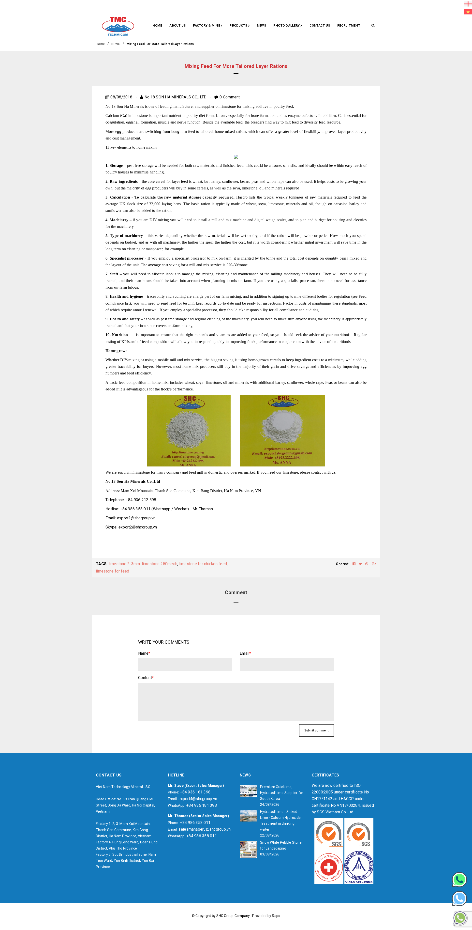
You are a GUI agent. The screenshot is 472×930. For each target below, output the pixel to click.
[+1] (374, 564)
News (261, 25)
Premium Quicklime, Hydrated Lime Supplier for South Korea (281, 793)
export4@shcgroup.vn (197, 798)
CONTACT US (320, 25)
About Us (177, 25)
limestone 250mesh (159, 563)
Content (146, 677)
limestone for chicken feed (203, 563)
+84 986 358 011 (195, 822)
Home (157, 25)
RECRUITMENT (348, 25)
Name (144, 653)
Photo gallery (287, 25)
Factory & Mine (207, 25)
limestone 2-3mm (124, 563)
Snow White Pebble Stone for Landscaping (281, 845)
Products (239, 25)
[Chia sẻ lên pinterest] (367, 564)
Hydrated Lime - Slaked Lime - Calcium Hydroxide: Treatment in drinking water (280, 820)
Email (245, 653)
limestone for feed (112, 571)
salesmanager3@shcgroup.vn (204, 829)
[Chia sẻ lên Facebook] (354, 564)
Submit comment (316, 730)
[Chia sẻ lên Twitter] (361, 564)
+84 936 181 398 (195, 792)
